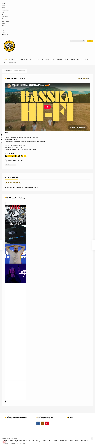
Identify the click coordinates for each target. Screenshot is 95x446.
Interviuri (4, 28)
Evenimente (5, 21)
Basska (8, 165)
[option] (15, 215)
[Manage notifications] (4, 441)
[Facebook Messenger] (15, 156)
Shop (3, 5)
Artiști (3, 14)
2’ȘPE (3, 8)
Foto (3, 32)
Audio (3, 25)
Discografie (5, 16)
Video (3, 23)
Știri (3, 19)
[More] (25, 156)
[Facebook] (1, 135)
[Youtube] (1, 140)
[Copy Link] (22, 156)
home (13, 165)
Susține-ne (5, 34)
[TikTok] (1, 142)
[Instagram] (1, 137)
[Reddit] (18, 156)
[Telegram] (12, 156)
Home (3, 3)
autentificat (16, 187)
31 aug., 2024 (19, 160)
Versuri (4, 30)
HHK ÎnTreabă (6, 10)
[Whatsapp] (9, 156)
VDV (3, 12)
